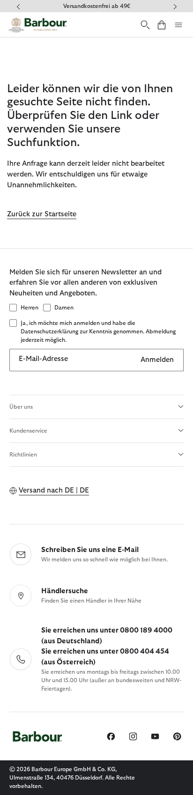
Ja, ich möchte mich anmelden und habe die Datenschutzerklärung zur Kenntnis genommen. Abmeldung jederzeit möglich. (98, 331)
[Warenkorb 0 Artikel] (161, 24)
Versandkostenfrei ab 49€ (96, 6)
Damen (64, 307)
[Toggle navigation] (178, 25)
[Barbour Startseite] (37, 24)
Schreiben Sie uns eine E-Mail (90, 549)
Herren (29, 307)
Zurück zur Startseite (41, 214)
